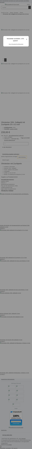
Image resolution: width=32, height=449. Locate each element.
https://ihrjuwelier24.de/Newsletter (16, 44)
